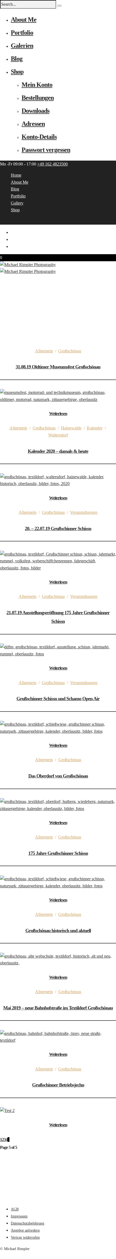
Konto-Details (39, 136)
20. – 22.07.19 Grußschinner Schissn (58, 528)
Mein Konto (37, 84)
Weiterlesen (58, 413)
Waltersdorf (58, 435)
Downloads (35, 110)
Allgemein (44, 351)
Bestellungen (38, 97)
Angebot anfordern (25, 1230)
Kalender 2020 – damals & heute (58, 451)
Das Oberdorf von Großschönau (58, 776)
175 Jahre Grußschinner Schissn (58, 853)
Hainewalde (71, 428)
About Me (23, 19)
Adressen (33, 123)
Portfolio (22, 32)
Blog (16, 58)
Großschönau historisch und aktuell (58, 930)
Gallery (17, 203)
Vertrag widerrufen (25, 1237)
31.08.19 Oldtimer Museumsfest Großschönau (58, 366)
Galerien (22, 45)
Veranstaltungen (83, 512)
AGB (15, 1209)
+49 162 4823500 (52, 164)
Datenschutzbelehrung (27, 1223)
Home (16, 175)
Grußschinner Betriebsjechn (58, 1085)
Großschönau (69, 351)
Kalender (95, 428)
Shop (17, 71)
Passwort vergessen (46, 149)
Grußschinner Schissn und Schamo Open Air (58, 698)
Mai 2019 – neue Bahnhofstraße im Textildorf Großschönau (58, 1008)
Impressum (19, 1216)
